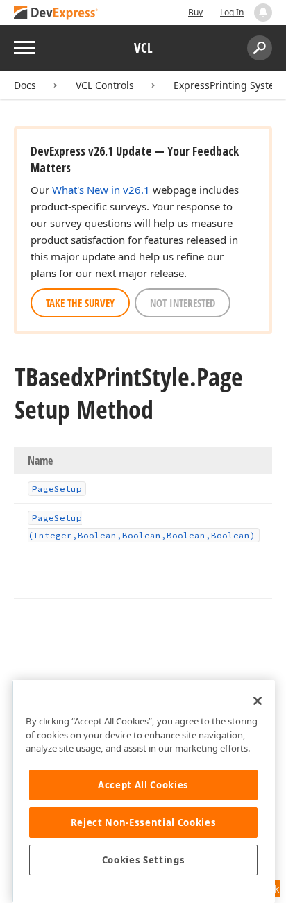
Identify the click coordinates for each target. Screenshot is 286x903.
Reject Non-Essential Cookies (143, 822)
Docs (25, 85)
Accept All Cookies (143, 785)
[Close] (257, 701)
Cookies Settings (143, 860)
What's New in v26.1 (101, 190)
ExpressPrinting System (228, 85)
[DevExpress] (56, 13)
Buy (195, 12)
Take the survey (80, 303)
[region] (143, 791)
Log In (232, 12)
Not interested (182, 303)
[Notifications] (263, 12)
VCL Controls (105, 85)
